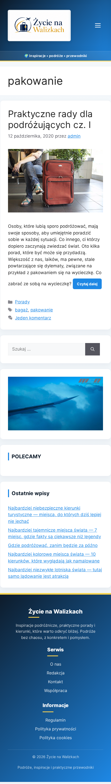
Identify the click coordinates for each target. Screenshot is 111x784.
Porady (22, 301)
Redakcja (56, 672)
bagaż (21, 309)
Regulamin (55, 720)
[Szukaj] (92, 349)
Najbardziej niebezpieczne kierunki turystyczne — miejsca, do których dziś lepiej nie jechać (54, 514)
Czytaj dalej (87, 284)
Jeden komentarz (33, 317)
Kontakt (55, 681)
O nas (55, 664)
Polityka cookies (55, 737)
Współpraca (55, 690)
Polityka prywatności (55, 728)
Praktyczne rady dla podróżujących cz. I (50, 119)
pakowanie (41, 309)
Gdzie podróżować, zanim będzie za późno (53, 545)
